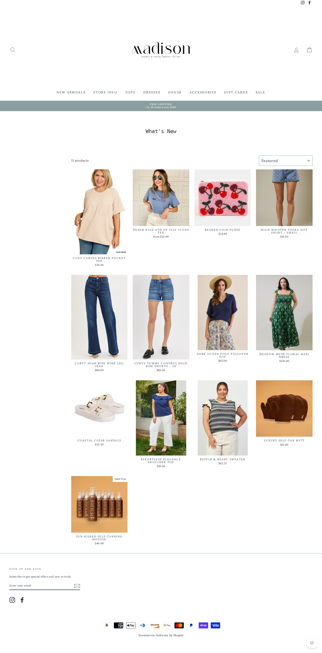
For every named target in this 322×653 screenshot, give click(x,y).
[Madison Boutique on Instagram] (12, 600)
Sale (260, 92)
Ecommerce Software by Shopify (161, 635)
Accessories (203, 92)
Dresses (152, 92)
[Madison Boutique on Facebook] (22, 600)
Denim (175, 92)
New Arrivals (71, 92)
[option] (161, 106)
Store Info (105, 92)
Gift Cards (236, 92)
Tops (130, 92)
